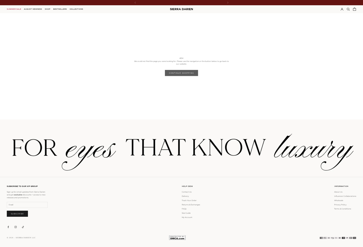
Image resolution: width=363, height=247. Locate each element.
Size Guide (186, 213)
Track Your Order (189, 200)
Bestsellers (60, 9)
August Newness (33, 9)
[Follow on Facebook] (8, 227)
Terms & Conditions (342, 209)
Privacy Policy (340, 205)
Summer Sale (14, 9)
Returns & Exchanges (191, 205)
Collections (76, 9)
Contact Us (187, 192)
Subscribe (17, 214)
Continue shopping (181, 73)
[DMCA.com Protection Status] (177, 237)
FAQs (184, 209)
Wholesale (338, 200)
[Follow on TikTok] (23, 227)
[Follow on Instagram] (15, 227)
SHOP (47, 9)
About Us (338, 192)
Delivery (185, 196)
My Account (187, 217)
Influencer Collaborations (345, 196)
